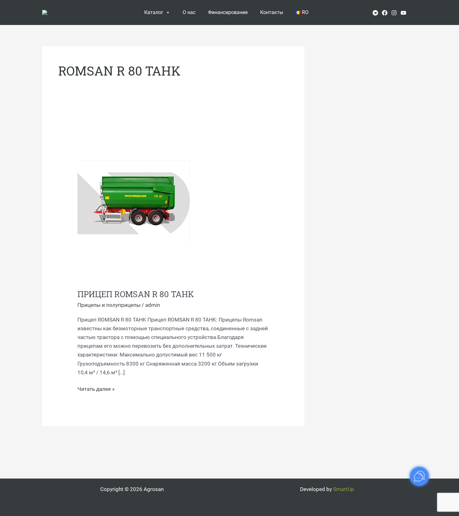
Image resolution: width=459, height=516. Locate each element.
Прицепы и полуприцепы (109, 305)
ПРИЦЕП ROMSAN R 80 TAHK (135, 294)
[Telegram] (375, 13)
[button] (414, 12)
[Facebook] (384, 13)
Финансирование (228, 12)
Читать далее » (96, 388)
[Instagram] (394, 13)
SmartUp (343, 489)
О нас (189, 12)
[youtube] (403, 13)
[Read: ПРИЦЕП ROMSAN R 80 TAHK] (133, 202)
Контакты (271, 12)
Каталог (153, 12)
